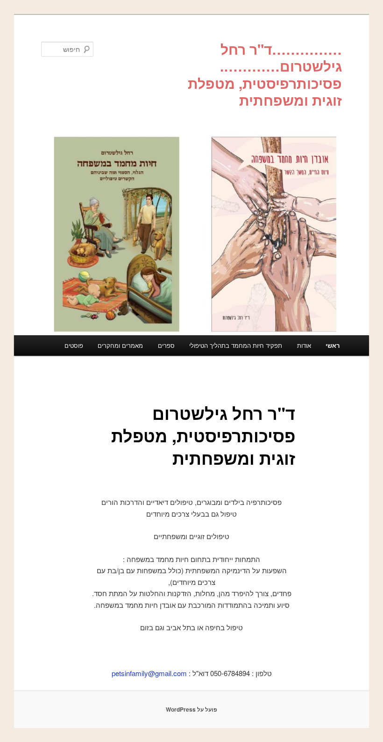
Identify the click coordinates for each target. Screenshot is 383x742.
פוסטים (73, 345)
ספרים (166, 345)
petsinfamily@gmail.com (149, 673)
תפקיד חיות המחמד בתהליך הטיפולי (235, 345)
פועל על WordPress (191, 709)
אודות (304, 345)
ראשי (333, 345)
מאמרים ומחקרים (120, 345)
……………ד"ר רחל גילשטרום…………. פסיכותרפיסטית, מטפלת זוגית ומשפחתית (265, 74)
